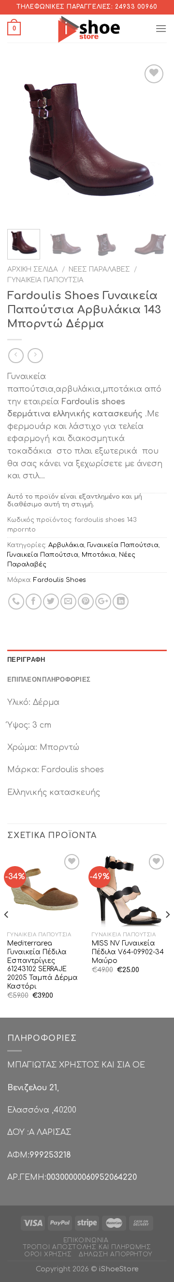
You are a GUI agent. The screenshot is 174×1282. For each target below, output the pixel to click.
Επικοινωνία (86, 1240)
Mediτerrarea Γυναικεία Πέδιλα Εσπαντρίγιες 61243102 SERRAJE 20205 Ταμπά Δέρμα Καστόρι (42, 965)
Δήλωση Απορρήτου (115, 1254)
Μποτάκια (99, 554)
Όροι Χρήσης (48, 1254)
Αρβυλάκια (66, 545)
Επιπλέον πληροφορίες (48, 679)
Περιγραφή (26, 659)
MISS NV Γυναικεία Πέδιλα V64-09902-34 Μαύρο (128, 952)
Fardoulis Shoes (59, 580)
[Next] (151, 142)
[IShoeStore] (87, 29)
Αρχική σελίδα (32, 269)
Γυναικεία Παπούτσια (45, 280)
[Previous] (22, 142)
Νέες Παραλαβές (99, 269)
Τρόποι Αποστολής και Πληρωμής (87, 1247)
